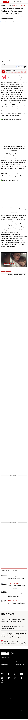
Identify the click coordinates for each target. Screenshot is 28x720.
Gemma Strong (9, 60)
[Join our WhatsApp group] (4, 681)
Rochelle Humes (20, 274)
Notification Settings (17, 698)
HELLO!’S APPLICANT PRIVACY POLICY (11, 710)
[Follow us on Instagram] (4, 674)
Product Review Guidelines (15, 714)
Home (3, 5)
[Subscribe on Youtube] (4, 678)
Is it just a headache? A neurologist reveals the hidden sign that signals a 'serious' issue (17, 578)
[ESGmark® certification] (11, 653)
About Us (3, 661)
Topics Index (18, 668)
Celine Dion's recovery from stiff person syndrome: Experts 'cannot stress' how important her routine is (16, 595)
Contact (3, 668)
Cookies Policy (14, 686)
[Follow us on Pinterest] (17, 678)
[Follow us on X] (17, 674)
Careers (3, 714)
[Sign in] (24, 1)
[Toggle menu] (2, 1)
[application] (14, 259)
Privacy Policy (5, 698)
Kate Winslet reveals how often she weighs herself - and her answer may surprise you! (13, 643)
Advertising (4, 664)
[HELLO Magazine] (6, 2)
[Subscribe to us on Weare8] (23, 678)
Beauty (9, 5)
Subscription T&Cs (20, 664)
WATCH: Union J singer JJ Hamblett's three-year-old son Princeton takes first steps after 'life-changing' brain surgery (13, 635)
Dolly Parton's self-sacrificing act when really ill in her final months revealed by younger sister (16, 603)
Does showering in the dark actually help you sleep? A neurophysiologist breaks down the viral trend (17, 587)
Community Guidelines (7, 690)
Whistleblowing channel (8, 694)
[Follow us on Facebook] (11, 674)
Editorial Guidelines (7, 706)
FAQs (16, 661)
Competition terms (6, 702)
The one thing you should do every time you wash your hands (12, 627)
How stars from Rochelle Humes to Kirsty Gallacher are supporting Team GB (13, 620)
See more (3, 572)
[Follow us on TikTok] (23, 674)
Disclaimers (4, 686)
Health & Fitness (19, 5)
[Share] (25, 67)
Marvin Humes (12, 76)
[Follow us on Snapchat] (11, 678)
